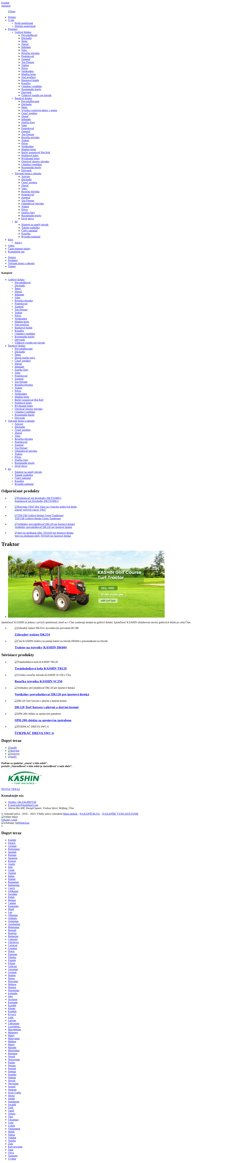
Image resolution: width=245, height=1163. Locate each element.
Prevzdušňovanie (30, 101)
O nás (11, 20)
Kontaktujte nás (16, 251)
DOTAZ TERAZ (10, 789)
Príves (24, 68)
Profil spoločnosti (24, 23)
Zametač (25, 59)
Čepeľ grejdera (29, 113)
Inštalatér (26, 47)
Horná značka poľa (25, 357)
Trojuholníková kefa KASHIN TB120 (41, 668)
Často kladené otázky (19, 248)
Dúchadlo (26, 38)
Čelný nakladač (29, 230)
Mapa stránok (70, 813)
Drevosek (26, 92)
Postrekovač (27, 56)
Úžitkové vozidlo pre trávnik (36, 95)
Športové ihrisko (23, 98)
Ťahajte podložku (30, 227)
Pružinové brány (30, 155)
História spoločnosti (25, 26)
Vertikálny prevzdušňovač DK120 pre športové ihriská (43, 527)
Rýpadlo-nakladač (30, 236)
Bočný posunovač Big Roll (35, 152)
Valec (24, 50)
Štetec (24, 41)
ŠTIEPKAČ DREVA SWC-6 (34, 733)
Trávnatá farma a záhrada (28, 173)
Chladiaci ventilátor (31, 86)
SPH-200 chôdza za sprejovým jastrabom (43, 720)
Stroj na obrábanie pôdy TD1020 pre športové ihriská (43, 535)
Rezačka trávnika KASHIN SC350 (38, 681)
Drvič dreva (27, 218)
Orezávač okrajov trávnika (35, 161)
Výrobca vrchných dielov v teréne (39, 110)
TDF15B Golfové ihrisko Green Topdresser (38, 518)
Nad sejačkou (28, 77)
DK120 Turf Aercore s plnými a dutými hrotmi (46, 707)
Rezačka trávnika (30, 53)
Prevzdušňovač (29, 35)
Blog (10, 239)
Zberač (25, 44)
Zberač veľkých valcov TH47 (30, 509)
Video (11, 245)
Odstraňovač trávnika (32, 203)
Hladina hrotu (28, 74)
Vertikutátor (27, 71)
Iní (16, 221)
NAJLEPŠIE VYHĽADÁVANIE (120, 813)
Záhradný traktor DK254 (32, 634)
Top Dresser (27, 62)
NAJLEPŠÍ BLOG (90, 813)
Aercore (25, 176)
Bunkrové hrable (30, 80)
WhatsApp (23, 822)
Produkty (13, 29)
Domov (12, 17)
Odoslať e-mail (9, 819)
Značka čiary (28, 122)
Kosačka (25, 83)
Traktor (25, 65)
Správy (18, 242)
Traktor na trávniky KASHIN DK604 (41, 647)
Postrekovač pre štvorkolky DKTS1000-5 (37, 501)
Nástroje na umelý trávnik (34, 224)
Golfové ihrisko (23, 32)
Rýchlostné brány (30, 158)
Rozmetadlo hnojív (31, 89)
